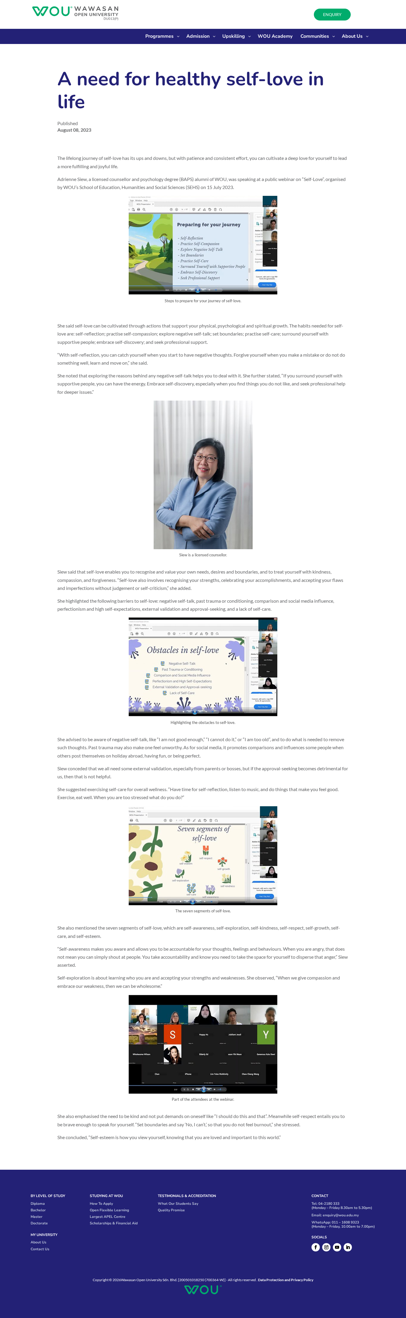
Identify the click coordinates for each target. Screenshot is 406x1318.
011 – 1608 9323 (345, 1222)
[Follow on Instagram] (326, 1247)
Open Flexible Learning (109, 1210)
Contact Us (40, 1249)
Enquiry (332, 14)
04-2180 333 (328, 1203)
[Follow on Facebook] (315, 1247)
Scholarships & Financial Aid (114, 1223)
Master (37, 1216)
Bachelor (38, 1210)
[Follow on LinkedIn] (348, 1247)
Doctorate (39, 1223)
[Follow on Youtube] (337, 1247)
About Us (38, 1242)
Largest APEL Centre (107, 1216)
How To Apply (101, 1203)
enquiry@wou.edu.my (341, 1215)
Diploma (38, 1203)
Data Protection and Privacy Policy (285, 1280)
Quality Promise (171, 1210)
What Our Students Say (178, 1203)
